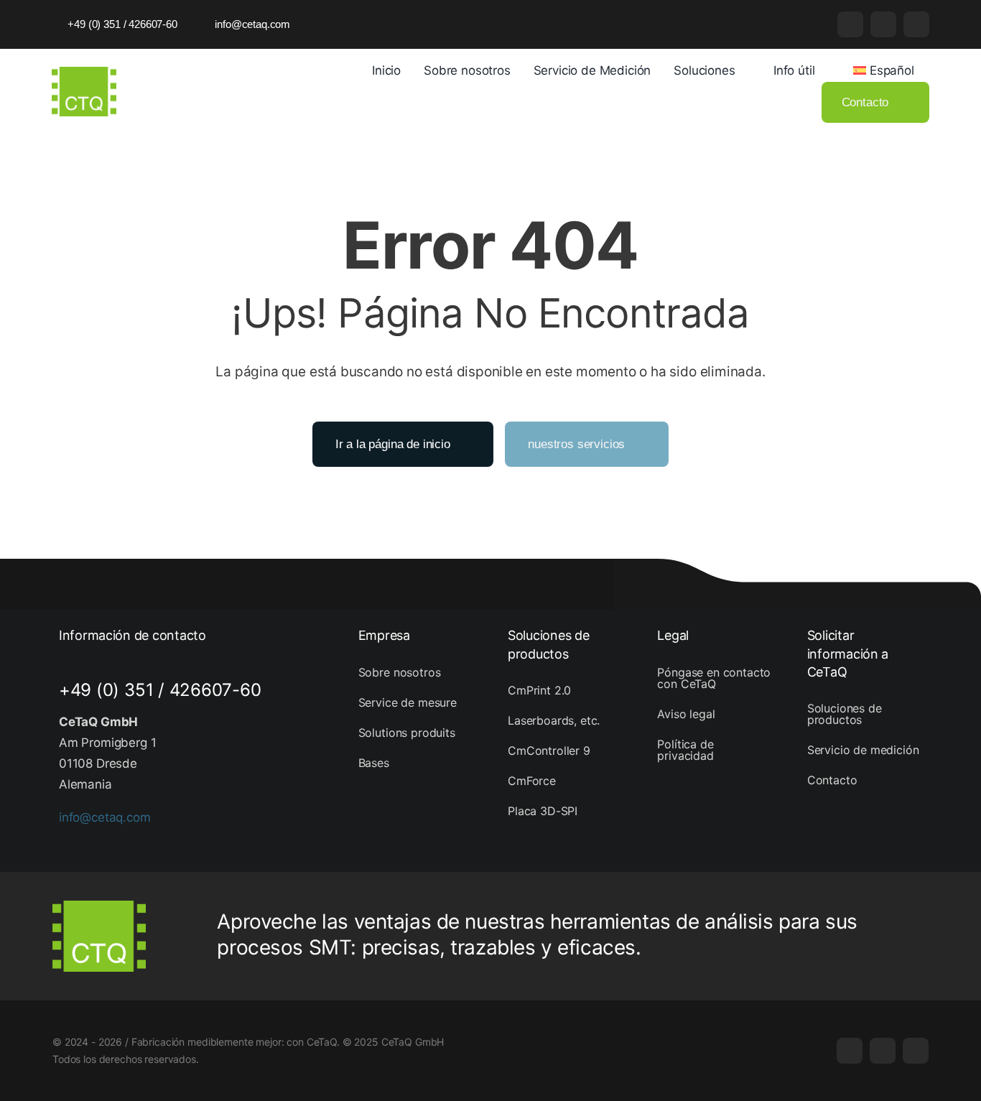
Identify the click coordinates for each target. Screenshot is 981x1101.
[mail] (883, 24)
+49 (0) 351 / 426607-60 (160, 689)
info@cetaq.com (105, 817)
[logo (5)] (84, 72)
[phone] (916, 24)
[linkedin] (850, 24)
